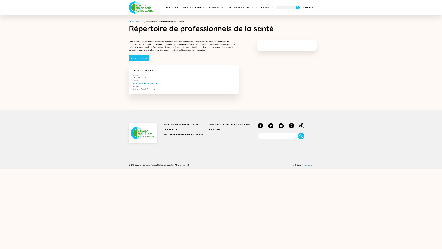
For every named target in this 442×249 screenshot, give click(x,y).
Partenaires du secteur (181, 124)
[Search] (298, 7)
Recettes (172, 7)
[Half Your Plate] (141, 7)
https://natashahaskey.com (145, 83)
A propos (267, 7)
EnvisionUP (309, 165)
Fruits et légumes (193, 7)
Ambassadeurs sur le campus (229, 124)
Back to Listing (139, 58)
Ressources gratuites (243, 7)
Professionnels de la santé (184, 134)
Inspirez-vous (217, 7)
